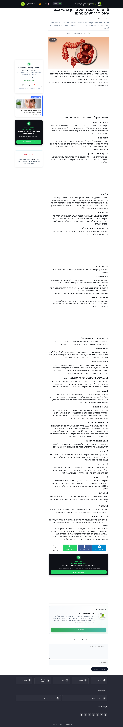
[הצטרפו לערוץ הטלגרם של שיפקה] (105, 714)
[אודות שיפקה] (102, 615)
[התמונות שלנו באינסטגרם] (89, 714)
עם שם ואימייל (28, 80)
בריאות (33, 159)
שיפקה (86, 33)
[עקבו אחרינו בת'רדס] (93, 714)
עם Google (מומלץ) (27, 85)
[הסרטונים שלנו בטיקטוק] (97, 714)
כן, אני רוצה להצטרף (78, 572)
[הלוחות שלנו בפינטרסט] (81, 714)
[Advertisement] (78, 101)
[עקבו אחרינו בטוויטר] (101, 714)
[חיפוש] (23, 4)
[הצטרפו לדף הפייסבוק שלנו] (85, 714)
